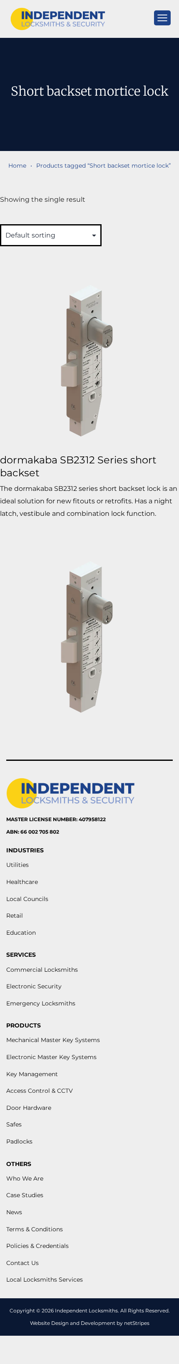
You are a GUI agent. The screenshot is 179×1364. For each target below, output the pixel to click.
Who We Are (24, 1178)
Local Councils (27, 899)
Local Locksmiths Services (44, 1279)
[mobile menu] (162, 17)
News (14, 1212)
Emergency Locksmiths (40, 1003)
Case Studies (24, 1195)
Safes (14, 1124)
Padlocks (19, 1141)
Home (17, 165)
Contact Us (22, 1263)
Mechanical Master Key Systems (53, 1040)
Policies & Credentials (37, 1246)
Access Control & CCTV (39, 1090)
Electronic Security (34, 986)
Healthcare (22, 882)
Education (21, 932)
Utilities (17, 865)
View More (36, 534)
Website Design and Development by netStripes (89, 1323)
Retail (14, 915)
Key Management (32, 1074)
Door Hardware (28, 1107)
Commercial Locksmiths (42, 969)
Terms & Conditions (34, 1229)
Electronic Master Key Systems (51, 1057)
